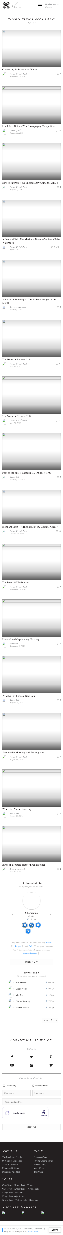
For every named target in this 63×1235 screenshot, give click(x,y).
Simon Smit (14, 476)
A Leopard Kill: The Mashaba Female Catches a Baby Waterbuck (31, 241)
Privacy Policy (33, 1231)
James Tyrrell (15, 130)
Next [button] (50, 915)
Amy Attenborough (18, 307)
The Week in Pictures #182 (16, 416)
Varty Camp (39, 1168)
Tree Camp (38, 1171)
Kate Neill (14, 643)
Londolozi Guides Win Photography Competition (28, 126)
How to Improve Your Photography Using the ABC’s (30, 182)
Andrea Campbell (17, 868)
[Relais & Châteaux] (51, 1212)
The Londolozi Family (12, 1157)
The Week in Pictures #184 (16, 359)
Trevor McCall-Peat (18, 73)
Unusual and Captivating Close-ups (21, 639)
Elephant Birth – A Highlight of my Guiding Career (29, 526)
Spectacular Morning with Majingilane (23, 752)
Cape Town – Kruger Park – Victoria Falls (20, 1188)
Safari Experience (10, 1164)
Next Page (50, 1021)
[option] (12, 1212)
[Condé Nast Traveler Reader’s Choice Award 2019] (12, 1212)
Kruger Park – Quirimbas (13, 1196)
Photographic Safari (11, 1168)
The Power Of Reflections (16, 582)
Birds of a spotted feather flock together (23, 864)
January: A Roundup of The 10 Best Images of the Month (29, 301)
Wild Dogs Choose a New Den (18, 696)
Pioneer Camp (40, 1164)
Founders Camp (40, 1157)
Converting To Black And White (19, 69)
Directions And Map (11, 1171)
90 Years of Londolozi (12, 1160)
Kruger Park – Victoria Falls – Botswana (20, 1199)
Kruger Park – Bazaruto (12, 1192)
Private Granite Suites (43, 1160)
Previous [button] (12, 915)
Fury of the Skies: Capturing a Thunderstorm (26, 472)
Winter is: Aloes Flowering (16, 809)
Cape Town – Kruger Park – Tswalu (17, 1185)
